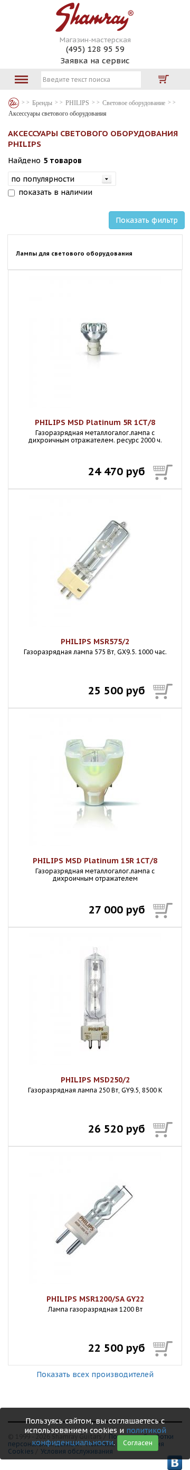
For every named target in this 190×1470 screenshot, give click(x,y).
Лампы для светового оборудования (74, 253)
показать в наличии (55, 192)
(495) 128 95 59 (95, 49)
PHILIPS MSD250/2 (95, 1080)
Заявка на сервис (95, 60)
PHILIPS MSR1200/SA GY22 (95, 1299)
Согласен (138, 1443)
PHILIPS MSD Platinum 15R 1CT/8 (95, 860)
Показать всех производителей (95, 1374)
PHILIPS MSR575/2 (95, 641)
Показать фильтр (147, 220)
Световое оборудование (133, 103)
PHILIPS (77, 103)
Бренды (13, 103)
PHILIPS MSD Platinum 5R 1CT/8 (95, 422)
